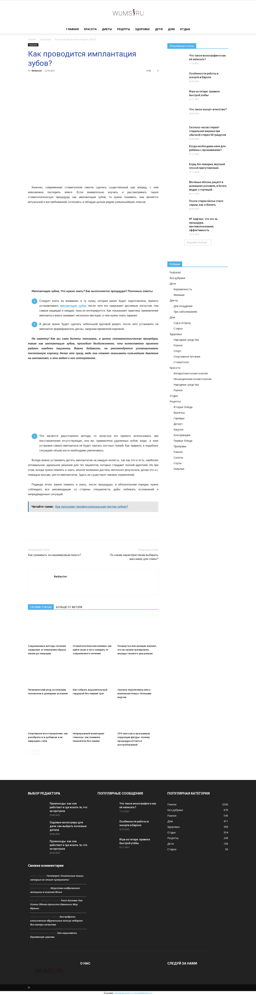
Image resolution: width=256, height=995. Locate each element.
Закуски (178, 429)
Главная (72, 29)
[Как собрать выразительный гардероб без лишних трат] (93, 673)
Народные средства (186, 339)
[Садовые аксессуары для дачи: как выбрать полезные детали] (37, 827)
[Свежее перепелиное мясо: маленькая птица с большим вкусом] (138, 673)
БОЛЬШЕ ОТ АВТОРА (69, 607)
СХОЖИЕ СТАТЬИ (41, 607)
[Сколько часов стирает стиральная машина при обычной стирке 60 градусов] (176, 132)
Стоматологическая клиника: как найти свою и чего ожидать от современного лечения (92, 650)
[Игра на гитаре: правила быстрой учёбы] (176, 96)
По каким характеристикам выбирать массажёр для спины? (134, 557)
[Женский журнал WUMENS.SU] (128, 12)
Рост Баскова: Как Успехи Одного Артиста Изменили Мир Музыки (56, 904)
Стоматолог (181, 362)
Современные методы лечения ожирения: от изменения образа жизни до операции (47, 650)
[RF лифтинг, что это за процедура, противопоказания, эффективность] (176, 223)
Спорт (177, 351)
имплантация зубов (73, 305)
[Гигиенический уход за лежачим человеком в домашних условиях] (48, 673)
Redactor (37, 70)
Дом (171, 29)
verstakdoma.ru (143, 992)
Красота (90, 29)
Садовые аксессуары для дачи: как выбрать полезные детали (68, 826)
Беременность (183, 289)
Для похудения (183, 306)
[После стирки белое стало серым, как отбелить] (176, 205)
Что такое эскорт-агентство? (208, 109)
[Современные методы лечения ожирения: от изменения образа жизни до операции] (48, 629)
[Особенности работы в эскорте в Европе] (176, 78)
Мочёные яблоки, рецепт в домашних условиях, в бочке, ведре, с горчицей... (208, 186)
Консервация (182, 435)
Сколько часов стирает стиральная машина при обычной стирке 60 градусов (207, 131)
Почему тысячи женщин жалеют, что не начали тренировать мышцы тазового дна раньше (137, 650)
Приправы (180, 446)
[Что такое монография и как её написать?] (176, 60)
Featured (175, 272)
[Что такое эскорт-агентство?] (176, 114)
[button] (223, 29)
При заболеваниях (185, 311)
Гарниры (179, 418)
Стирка (178, 328)
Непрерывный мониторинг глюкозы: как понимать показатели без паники (88, 737)
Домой (32, 39)
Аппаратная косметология (191, 373)
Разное (178, 345)
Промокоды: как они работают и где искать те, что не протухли (68, 807)
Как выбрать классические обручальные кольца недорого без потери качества (56, 920)
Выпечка (179, 412)
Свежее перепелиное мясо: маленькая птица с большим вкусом (134, 693)
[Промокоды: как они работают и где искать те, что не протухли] (37, 808)
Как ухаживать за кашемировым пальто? (54, 555)
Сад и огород (182, 323)
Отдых (185, 29)
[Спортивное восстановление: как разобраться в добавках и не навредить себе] (48, 716)
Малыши (179, 295)
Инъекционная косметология (192, 379)
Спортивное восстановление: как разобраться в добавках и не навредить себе (48, 737)
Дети (159, 29)
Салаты (178, 457)
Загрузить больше (196, 242)
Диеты (107, 29)
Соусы (177, 463)
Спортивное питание (187, 356)
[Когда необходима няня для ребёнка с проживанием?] (176, 150)
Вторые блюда (183, 407)
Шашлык (179, 468)
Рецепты (123, 29)
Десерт (178, 424)
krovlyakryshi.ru (124, 992)
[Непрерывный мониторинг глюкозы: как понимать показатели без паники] (93, 716)
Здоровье (142, 29)
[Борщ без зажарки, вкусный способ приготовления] (176, 168)
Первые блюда (183, 440)
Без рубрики (177, 278)
